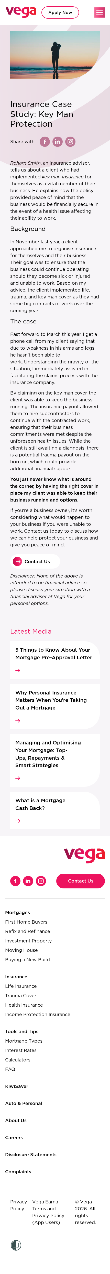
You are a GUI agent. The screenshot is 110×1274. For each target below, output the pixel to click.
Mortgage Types (23, 1041)
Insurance (16, 977)
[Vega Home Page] (21, 12)
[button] (99, 12)
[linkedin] (57, 142)
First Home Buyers (26, 922)
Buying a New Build (27, 959)
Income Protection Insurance (37, 1014)
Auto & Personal (23, 1103)
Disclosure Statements (31, 1154)
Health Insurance (24, 1005)
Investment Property (28, 941)
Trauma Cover (20, 995)
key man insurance (63, 177)
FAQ (10, 1069)
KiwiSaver (16, 1086)
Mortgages (17, 912)
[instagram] (70, 142)
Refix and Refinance (27, 931)
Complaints (18, 1171)
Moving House (21, 950)
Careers (14, 1137)
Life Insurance (21, 986)
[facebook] (45, 142)
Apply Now (60, 12)
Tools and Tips (21, 1031)
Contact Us (80, 881)
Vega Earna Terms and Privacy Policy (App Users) (48, 1212)
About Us (16, 1120)
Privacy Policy (18, 1205)
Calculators (17, 1060)
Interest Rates (21, 1050)
